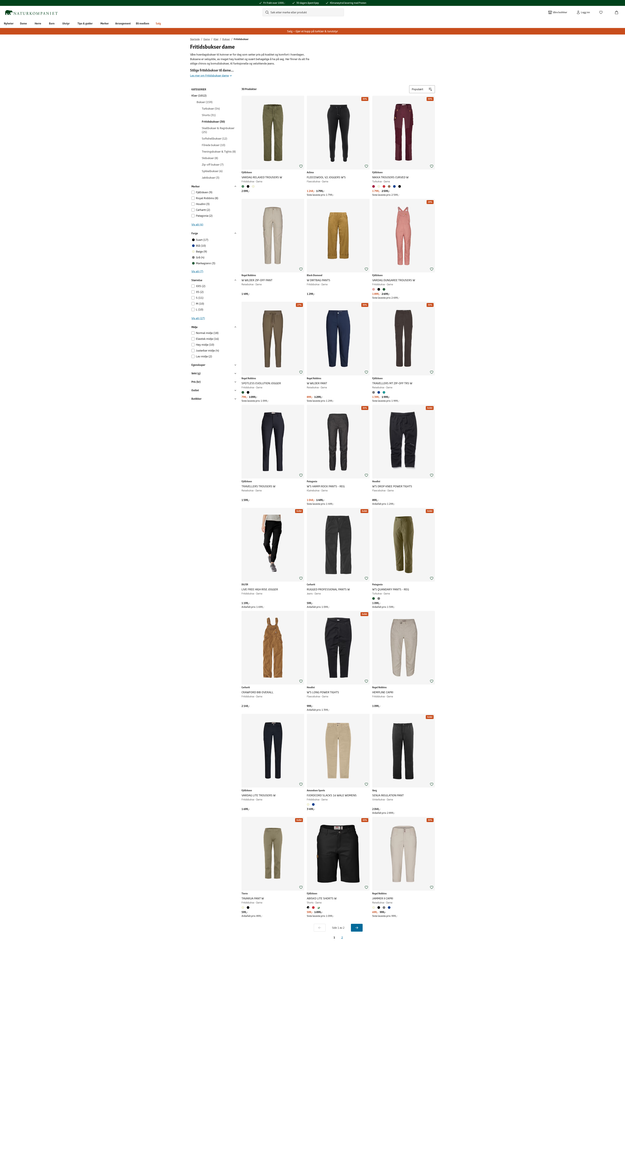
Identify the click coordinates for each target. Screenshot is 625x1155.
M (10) (200, 303)
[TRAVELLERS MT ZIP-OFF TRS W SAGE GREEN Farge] (384, 392)
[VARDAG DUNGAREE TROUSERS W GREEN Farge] (384, 289)
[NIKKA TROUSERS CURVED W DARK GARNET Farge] (374, 186)
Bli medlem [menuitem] (142, 23)
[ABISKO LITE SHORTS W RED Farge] (313, 907)
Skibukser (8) (210, 158)
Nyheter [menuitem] (9, 23)
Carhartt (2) (203, 209)
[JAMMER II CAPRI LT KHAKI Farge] (374, 907)
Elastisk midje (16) (207, 338)
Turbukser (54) (211, 108)
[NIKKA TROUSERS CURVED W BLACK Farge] (399, 186)
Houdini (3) (203, 204)
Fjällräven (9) (204, 192)
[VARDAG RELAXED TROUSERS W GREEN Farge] (243, 186)
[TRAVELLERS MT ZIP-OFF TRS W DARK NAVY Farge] (378, 392)
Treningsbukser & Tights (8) (219, 151)
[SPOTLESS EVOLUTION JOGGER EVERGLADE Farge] (243, 392)
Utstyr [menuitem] (66, 23)
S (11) (199, 297)
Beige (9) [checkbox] (201, 251)
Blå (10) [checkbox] (201, 245)
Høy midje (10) (205, 344)
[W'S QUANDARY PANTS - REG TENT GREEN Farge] (374, 598)
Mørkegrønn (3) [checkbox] (205, 263)
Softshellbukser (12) (214, 138)
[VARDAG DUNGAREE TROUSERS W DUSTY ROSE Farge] (374, 289)
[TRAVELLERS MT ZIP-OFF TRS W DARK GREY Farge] (374, 392)
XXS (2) (200, 286)
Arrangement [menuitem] (123, 23)
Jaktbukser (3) (210, 177)
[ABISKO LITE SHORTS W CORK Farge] (318, 907)
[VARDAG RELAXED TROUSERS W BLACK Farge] (248, 186)
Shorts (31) (209, 115)
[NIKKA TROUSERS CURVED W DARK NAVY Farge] (394, 186)
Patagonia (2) (204, 215)
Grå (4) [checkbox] (200, 257)
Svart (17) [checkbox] (202, 240)
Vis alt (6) (197, 224)
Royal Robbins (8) (207, 198)
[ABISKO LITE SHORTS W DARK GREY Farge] (309, 907)
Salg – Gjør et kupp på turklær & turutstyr (312, 31)
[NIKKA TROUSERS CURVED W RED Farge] (384, 186)
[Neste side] (357, 928)
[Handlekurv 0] (618, 11)
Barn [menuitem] (52, 23)
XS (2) (200, 292)
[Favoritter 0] (602, 11)
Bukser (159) (205, 102)
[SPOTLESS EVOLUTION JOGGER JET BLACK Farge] (248, 392)
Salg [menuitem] (158, 23)
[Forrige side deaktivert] (320, 928)
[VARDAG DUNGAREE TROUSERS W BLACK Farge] (378, 289)
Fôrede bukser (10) (213, 145)
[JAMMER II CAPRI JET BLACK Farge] (378, 907)
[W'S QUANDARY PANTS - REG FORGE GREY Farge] (378, 598)
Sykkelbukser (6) (212, 171)
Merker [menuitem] (104, 23)
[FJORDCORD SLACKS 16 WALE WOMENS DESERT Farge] (309, 804)
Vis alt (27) (198, 318)
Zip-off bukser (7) (213, 164)
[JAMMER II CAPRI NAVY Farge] (389, 907)
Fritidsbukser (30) (213, 121)
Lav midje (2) (204, 356)
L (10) (199, 309)
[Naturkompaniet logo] (31, 12)
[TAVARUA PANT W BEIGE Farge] (243, 907)
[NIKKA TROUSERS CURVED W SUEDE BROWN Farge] (389, 186)
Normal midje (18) (207, 333)
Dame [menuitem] (23, 23)
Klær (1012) (199, 95)
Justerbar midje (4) (207, 350)
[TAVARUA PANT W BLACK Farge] (248, 907)
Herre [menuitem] (38, 23)
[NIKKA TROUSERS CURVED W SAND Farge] (378, 186)
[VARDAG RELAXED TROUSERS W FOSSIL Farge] (253, 186)
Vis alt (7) (197, 271)
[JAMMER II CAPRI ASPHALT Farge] (384, 907)
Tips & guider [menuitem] (85, 23)
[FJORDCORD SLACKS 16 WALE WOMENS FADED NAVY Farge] (313, 804)
